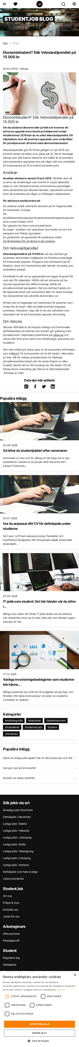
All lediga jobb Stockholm (18, 810)
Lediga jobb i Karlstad (16, 864)
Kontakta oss (10, 909)
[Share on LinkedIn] (53, 386)
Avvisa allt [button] (39, 1033)
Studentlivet (12, 727)
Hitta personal (11, 933)
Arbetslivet (34, 720)
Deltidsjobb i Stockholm (17, 816)
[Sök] (64, 4)
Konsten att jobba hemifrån (19, 778)
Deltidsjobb (9, 964)
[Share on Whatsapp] (26, 386)
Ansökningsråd (14, 720)
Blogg (16, 43)
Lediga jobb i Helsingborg (18, 851)
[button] (39, 1041)
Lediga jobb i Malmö (15, 823)
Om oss (7, 895)
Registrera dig (11, 957)
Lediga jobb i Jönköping (17, 837)
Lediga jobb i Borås (14, 844)
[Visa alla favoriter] (15, 4)
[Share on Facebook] (35, 386)
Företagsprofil (11, 940)
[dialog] (39, 1009)
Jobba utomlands (13, 878)
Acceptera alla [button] (39, 1024)
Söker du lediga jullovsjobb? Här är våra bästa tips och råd (37, 757)
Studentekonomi (56, 720)
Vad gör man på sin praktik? (19, 767)
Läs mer (61, 989)
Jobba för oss (11, 916)
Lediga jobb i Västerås (16, 830)
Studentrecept (33, 727)
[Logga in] (74, 4)
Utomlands (11, 733)
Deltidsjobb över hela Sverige (20, 871)
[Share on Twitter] (44, 386)
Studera (52, 727)
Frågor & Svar (11, 902)
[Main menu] (4, 4)
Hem (5, 43)
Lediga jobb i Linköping (17, 858)
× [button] (74, 975)
